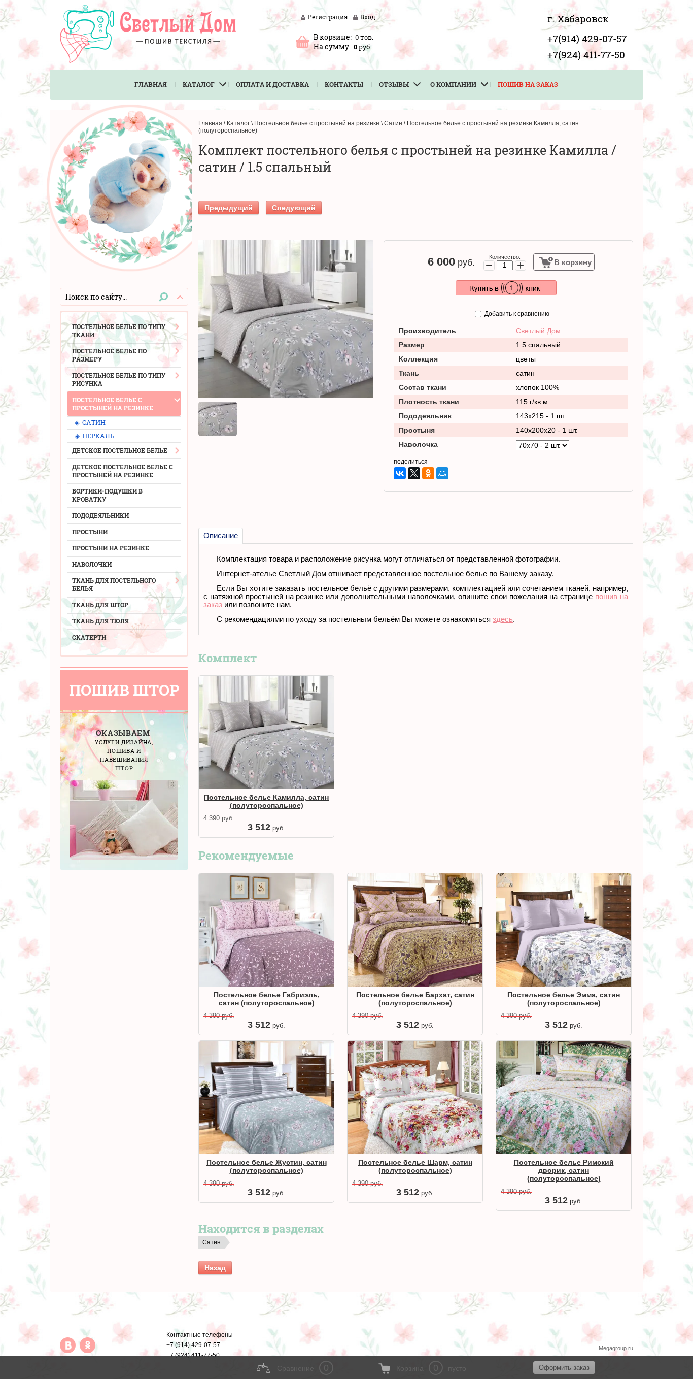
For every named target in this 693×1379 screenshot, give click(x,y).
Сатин (211, 1242)
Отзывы (394, 84)
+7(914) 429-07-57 (587, 38)
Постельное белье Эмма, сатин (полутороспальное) (563, 999)
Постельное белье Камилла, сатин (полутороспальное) (266, 801)
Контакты (344, 84)
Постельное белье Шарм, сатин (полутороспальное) (415, 1166)
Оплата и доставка (272, 84)
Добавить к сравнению (516, 313)
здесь (503, 619)
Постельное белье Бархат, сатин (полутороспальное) (415, 999)
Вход (367, 17)
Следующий (294, 208)
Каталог (199, 84)
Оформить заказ (302, 41)
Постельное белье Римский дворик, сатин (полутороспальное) (564, 1170)
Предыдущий (228, 208)
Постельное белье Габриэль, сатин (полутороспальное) (267, 999)
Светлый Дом (538, 330)
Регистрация (328, 17)
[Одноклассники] (428, 473)
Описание (220, 535)
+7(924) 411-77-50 (586, 54)
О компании (453, 84)
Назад (215, 1268)
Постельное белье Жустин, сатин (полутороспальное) (266, 1166)
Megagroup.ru (616, 1348)
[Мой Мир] (442, 473)
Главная (150, 84)
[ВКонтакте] (400, 473)
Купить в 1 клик (506, 288)
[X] (414, 473)
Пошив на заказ (528, 84)
